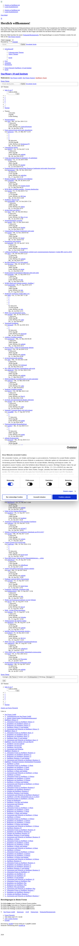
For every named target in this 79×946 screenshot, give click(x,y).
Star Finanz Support (14, 37)
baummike (10, 274)
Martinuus (10, 622)
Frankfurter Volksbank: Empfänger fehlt (17, 589)
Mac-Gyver (24, 217)
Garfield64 (10, 180)
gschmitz (10, 581)
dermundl (10, 325)
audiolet (23, 154)
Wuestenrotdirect (10, 119)
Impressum (20, 912)
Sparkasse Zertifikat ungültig (13, 389)
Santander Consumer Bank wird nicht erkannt (18, 410)
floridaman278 (25, 144)
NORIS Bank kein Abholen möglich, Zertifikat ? (19, 283)
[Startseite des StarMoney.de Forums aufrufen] (1, 2)
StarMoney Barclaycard (12, 199)
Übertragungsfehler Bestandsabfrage (16, 424)
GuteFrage (10, 544)
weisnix (23, 539)
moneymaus (24, 586)
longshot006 (11, 201)
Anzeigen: (5, 677)
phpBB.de (22, 925)
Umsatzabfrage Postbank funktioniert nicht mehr (19, 231)
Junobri (9, 222)
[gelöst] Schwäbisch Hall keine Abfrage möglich (19, 568)
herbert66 (10, 243)
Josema (9, 191)
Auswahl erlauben (39, 497)
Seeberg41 (10, 132)
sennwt (9, 349)
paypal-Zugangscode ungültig (14, 358)
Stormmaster (11, 170)
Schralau (10, 612)
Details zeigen (68, 491)
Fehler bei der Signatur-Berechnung (15, 511)
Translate (15, 42)
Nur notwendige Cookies (14, 497)
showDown (10, 502)
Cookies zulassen (65, 497)
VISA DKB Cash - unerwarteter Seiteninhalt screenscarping (23, 652)
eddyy (9, 253)
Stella (9, 295)
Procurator (24, 659)
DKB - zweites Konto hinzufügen (15, 610)
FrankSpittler (11, 285)
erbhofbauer (11, 560)
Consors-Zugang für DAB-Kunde (15, 542)
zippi (8, 121)
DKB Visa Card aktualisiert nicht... (15, 313)
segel (8, 570)
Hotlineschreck (11, 591)
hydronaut (24, 365)
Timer (9, 212)
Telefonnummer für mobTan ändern (15, 621)
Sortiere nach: (22, 677)
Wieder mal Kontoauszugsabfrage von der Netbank (20, 600)
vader (22, 320)
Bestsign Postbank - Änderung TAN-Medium (18, 179)
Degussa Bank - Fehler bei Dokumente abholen (19, 347)
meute (22, 269)
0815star (23, 196)
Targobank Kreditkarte (11, 323)
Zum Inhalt (4, 15)
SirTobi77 (24, 528)
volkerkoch (10, 643)
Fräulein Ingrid (25, 186)
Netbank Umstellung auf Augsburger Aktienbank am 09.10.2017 (24, 532)
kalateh (9, 233)
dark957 (9, 426)
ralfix (9, 360)
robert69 (9, 314)
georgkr (9, 401)
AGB (27, 912)
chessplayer (24, 248)
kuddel (23, 420)
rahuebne (10, 664)
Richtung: (43, 677)
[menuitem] (16, 52)
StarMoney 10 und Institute (14, 74)
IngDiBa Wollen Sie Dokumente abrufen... (18, 631)
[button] (9, 90)
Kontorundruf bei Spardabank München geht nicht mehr (22, 273)
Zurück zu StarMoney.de (12, 5)
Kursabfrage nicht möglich (13, 241)
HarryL (9, 391)
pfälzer (23, 206)
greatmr (23, 165)
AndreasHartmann (26, 126)
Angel (22, 238)
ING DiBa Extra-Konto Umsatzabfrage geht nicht (20, 368)
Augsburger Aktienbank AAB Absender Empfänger (20, 521)
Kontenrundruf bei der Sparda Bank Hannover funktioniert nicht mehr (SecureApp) (30, 168)
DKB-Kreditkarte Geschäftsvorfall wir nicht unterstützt (21, 379)
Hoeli (9, 654)
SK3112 (23, 638)
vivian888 (10, 412)
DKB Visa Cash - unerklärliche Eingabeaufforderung (21, 641)
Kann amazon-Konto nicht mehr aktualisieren (18, 130)
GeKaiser (10, 523)
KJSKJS (10, 633)
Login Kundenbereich (11, 7)
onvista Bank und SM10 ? (13, 210)
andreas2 (10, 380)
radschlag (23, 175)
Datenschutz (34, 912)
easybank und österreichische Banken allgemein (19, 400)
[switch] (30, 484)
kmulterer (10, 513)
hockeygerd (24, 554)
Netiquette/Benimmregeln (31, 35)
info (22, 280)
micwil (9, 601)
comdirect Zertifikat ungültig (13, 337)
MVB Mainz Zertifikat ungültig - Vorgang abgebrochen (21, 189)
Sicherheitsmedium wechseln (13, 220)
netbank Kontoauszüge (12, 438)
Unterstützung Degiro (11, 147)
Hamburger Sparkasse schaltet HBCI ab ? (17, 293)
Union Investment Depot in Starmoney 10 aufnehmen (21, 158)
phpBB (10, 924)
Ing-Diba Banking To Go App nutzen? (16, 262)
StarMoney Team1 (41, 78)
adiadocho (10, 370)
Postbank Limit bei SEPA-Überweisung (17, 579)
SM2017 (10, 149)
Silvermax (10, 264)
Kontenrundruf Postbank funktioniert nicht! (18, 662)
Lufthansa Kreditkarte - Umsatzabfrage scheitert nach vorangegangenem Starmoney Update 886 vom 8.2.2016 (38, 252)
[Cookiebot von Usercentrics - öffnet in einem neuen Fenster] (68, 447)
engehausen (10, 339)
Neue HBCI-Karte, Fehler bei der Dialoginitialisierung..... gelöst (24, 558)
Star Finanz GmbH (16, 78)
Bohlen (9, 159)
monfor (9, 534)
